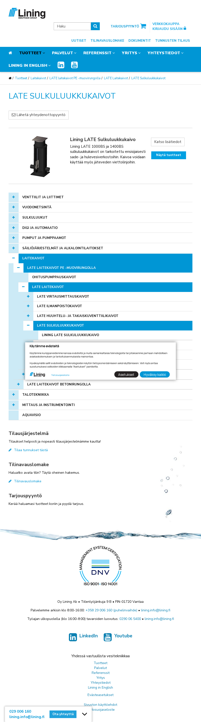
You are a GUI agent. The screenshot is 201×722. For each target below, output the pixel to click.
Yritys (129, 53)
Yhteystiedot (164, 53)
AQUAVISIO (31, 415)
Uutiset (78, 41)
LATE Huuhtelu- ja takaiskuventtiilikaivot (77, 316)
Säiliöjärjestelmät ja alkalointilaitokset (62, 248)
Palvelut (62, 53)
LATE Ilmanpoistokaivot (59, 306)
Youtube (123, 636)
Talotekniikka (35, 395)
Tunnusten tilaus (172, 41)
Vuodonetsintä (36, 207)
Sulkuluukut (35, 217)
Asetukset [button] (126, 374)
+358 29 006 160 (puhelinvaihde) (111, 610)
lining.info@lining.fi (155, 610)
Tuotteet (30, 53)
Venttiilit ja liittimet (43, 197)
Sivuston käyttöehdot (100, 704)
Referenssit (97, 53)
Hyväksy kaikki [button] (155, 374)
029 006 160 (20, 711)
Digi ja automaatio (40, 228)
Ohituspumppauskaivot (54, 277)
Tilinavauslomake (107, 41)
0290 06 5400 (130, 619)
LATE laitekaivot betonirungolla (59, 384)
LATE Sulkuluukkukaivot (148, 78)
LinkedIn (88, 636)
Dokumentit (139, 41)
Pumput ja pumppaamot (44, 238)
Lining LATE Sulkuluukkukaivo (70, 335)
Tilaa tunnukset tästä (31, 450)
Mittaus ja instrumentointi (48, 405)
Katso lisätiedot (167, 141)
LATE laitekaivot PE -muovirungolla (75, 78)
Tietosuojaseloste (101, 709)
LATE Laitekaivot (116, 78)
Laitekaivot (38, 78)
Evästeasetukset (100, 695)
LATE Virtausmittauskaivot (63, 296)
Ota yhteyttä (63, 714)
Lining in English (28, 65)
